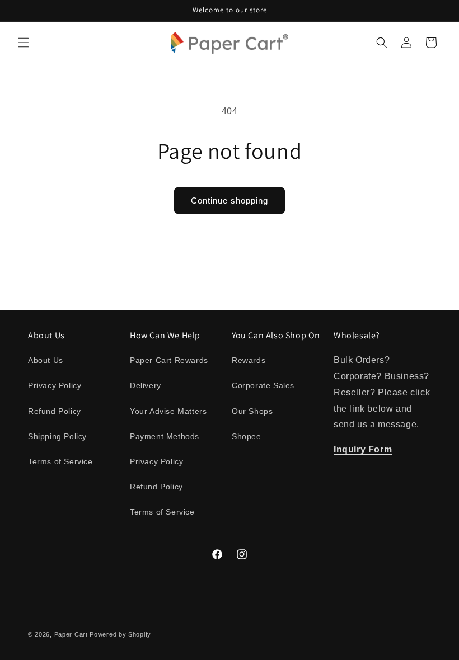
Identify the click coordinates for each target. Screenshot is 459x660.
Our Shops (252, 411)
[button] (23, 42)
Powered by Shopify (120, 634)
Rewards (248, 360)
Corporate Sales (263, 385)
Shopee (246, 436)
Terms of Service (60, 461)
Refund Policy (54, 411)
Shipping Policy (57, 436)
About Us (45, 360)
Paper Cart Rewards (169, 360)
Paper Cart (71, 634)
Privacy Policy (54, 385)
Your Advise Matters (168, 411)
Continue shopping (229, 200)
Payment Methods (164, 436)
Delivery (145, 385)
